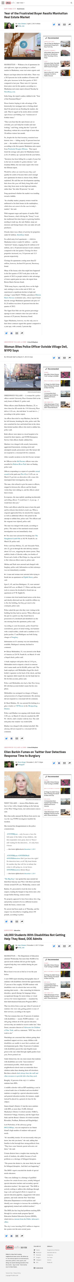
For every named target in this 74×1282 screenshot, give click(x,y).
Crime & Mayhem (32, 342)
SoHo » (46, 61)
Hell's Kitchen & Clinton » (52, 381)
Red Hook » (47, 391)
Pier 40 (23, 474)
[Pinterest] (34, 1255)
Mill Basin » (48, 70)
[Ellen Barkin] (22, 783)
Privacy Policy (17, 1273)
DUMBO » (46, 372)
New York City (10, 9)
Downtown (8, 930)
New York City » (49, 402)
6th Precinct (21, 461)
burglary (15, 637)
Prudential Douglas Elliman (17, 149)
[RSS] (34, 1262)
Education (17, 930)
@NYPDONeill (23, 855)
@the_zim (21, 26)
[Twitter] (34, 1250)
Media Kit (49, 1262)
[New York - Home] (10, 3)
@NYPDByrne (12, 834)
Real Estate (20, 9)
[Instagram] (34, 1260)
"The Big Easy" (9, 879)
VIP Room (19, 706)
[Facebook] (34, 1252)
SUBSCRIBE (39, 1268)
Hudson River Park (19, 464)
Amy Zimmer (22, 24)
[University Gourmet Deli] (22, 376)
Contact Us (50, 1255)
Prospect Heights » (50, 50)
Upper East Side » (49, 41)
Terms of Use (9, 1273)
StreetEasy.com (9, 92)
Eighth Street (28, 577)
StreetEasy (20, 235)
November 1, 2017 (30, 849)
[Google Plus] (34, 1257)
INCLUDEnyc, (9, 1127)
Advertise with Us (51, 1252)
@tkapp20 (21, 764)
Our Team (49, 1257)
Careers (49, 1260)
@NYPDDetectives (13, 858)
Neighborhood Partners (53, 1250)
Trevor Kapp (21, 762)
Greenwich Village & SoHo (15, 342)
